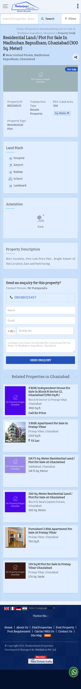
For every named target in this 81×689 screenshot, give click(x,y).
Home (20, 28)
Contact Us (65, 631)
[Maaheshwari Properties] (26, 6)
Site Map (36, 635)
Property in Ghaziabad (38, 28)
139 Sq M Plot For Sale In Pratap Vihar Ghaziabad (49, 565)
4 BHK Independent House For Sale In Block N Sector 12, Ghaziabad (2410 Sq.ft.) (49, 391)
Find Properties (42, 627)
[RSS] (47, 635)
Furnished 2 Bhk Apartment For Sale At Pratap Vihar (50, 530)
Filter (72, 18)
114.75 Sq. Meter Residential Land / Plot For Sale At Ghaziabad (51, 460)
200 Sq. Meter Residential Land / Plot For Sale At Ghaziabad (50, 495)
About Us (22, 627)
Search (49, 18)
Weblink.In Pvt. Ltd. (46, 649)
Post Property (65, 627)
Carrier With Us (44, 631)
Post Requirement (19, 631)
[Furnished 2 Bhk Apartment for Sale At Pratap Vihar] (15, 537)
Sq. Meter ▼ (62, 113)
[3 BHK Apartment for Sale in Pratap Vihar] (15, 432)
